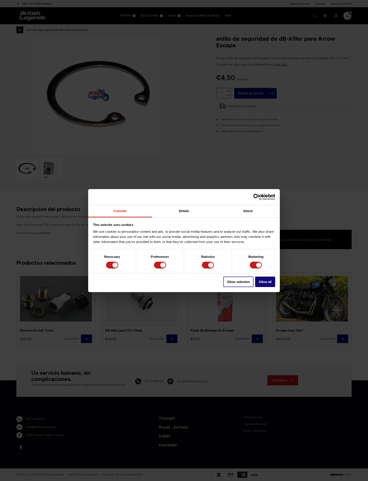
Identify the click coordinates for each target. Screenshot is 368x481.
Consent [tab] (120, 211)
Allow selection (238, 282)
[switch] (160, 265)
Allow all (265, 282)
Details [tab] (184, 211)
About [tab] (248, 211)
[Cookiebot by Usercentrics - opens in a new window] (256, 197)
